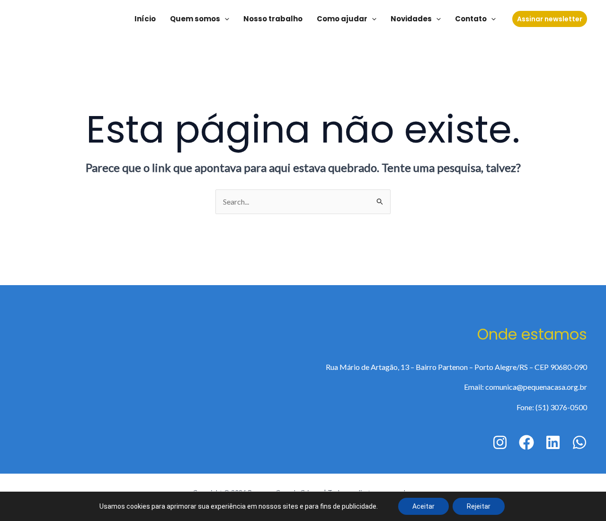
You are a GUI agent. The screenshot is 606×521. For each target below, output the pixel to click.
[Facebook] (526, 442)
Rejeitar (478, 506)
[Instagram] (500, 442)
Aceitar (423, 506)
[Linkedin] (553, 442)
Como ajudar (342, 19)
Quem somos (195, 19)
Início (145, 19)
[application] (224, 19)
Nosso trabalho (273, 19)
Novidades (411, 19)
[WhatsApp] (579, 442)
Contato (471, 19)
